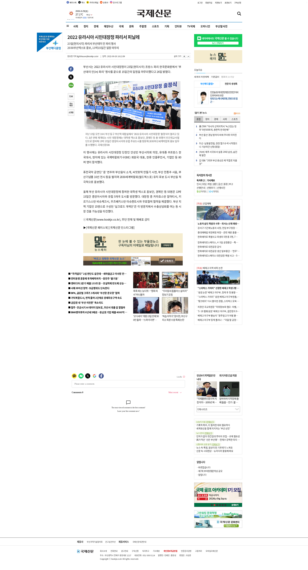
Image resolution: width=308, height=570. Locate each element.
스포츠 (155, 26)
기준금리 (215, 77)
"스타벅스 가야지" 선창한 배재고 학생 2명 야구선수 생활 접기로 (227, 288)
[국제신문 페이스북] (97, 227)
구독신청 (237, 2)
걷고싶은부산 (110, 541)
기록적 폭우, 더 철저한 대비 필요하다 (213, 425)
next (240, 494)
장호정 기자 (72, 56)
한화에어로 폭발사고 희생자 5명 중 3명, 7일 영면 (220, 236)
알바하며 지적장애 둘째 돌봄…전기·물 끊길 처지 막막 (229, 402)
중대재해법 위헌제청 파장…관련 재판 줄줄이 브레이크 (222, 232)
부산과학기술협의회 (94, 541)
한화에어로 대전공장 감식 (209, 246)
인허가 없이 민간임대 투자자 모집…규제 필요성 (218, 436)
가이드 (202, 191)
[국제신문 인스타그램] (122, 227)
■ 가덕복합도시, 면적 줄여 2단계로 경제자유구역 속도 (95, 297)
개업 (209, 184)
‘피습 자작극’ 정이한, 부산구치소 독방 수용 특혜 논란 (174, 317)
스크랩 (70, 112)
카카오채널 (94, 2)
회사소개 (103, 551)
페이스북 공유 (70, 69)
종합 (199, 119)
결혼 (215, 184)
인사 (199, 184)
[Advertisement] (218, 348)
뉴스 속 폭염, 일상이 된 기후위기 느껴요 (214, 447)
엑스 (83, 2)
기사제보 (156, 551)
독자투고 (145, 551)
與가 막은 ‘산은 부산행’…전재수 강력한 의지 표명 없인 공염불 (224, 439)
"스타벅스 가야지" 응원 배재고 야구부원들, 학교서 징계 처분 (225, 296)
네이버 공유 (70, 85)
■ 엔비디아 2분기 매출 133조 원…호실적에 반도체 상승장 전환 (99, 283)
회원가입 (208, 2)
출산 (220, 184)
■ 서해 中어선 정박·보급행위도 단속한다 (88, 288)
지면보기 (218, 2)
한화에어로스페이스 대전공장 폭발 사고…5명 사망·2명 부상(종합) (228, 255)
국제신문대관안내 (139, 541)
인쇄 (70, 96)
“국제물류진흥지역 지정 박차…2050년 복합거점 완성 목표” (207, 402)
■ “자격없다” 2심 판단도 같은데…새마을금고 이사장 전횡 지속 (99, 273)
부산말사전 (221, 26)
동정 (226, 184)
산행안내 (201, 187)
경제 (96, 26)
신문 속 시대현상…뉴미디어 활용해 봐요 (214, 450)
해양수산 (108, 26)
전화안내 (114, 551)
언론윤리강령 (186, 551)
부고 (231, 184)
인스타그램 (117, 2)
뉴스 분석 (204, 433)
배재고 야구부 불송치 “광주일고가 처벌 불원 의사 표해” (223, 315)
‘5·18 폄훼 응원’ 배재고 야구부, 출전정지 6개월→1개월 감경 (225, 311)
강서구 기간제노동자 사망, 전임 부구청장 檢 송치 (220, 227)
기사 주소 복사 (70, 104)
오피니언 (205, 26)
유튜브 (105, 2)
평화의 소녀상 (227, 77)
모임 (204, 184)
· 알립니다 (201, 474)
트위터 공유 (70, 77)
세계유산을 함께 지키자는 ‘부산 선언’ (213, 428)
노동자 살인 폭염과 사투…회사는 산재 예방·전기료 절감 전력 (225, 223)
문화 (131, 26)
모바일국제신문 (212, 551)
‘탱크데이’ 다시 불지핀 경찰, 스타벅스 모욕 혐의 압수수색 (224, 301)
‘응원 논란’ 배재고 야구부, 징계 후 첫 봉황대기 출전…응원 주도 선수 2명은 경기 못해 (236, 292)
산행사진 (221, 187)
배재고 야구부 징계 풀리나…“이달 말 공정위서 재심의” (223, 319)
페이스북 (73, 2)
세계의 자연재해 (201, 77)
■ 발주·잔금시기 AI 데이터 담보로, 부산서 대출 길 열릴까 (96, 307)
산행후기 (211, 187)
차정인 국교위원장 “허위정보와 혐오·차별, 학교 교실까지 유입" (227, 306)
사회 (75, 26)
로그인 (200, 2)
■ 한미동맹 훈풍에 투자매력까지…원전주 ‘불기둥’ (93, 278)
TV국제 (191, 26)
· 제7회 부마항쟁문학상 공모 (209, 471)
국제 (121, 26)
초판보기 (228, 2)
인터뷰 (178, 26)
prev (196, 494)
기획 (166, 26)
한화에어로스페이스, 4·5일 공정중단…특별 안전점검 (222, 242)
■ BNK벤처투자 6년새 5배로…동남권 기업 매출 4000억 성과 (98, 312)
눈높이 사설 (205, 421)
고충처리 (198, 551)
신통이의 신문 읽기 (208, 444)
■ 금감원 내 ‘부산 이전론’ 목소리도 (85, 302)
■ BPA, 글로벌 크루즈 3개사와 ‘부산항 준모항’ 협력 (94, 293)
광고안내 (124, 551)
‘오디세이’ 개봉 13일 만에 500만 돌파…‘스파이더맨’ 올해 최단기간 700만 (146, 319)
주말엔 (142, 26)
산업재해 (204, 203)
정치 (86, 26)
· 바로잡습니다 (203, 467)
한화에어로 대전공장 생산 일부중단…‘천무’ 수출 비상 (222, 251)
